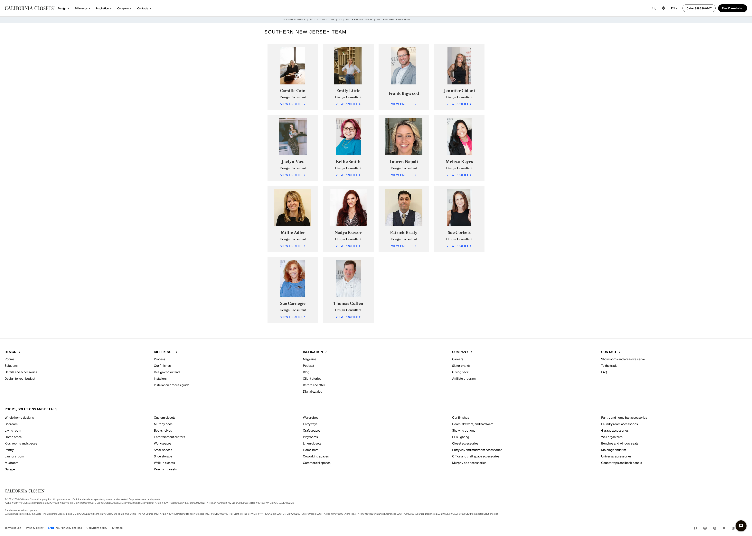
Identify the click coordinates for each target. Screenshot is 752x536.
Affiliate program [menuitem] (464, 378)
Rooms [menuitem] (9, 359)
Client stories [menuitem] (312, 378)
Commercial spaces (317, 463)
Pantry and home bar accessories (624, 417)
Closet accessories (465, 443)
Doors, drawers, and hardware (473, 424)
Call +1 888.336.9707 (699, 8)
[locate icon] (663, 8)
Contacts (142, 8)
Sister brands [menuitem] (461, 365)
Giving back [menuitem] (460, 372)
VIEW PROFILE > (293, 104)
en (673, 8)
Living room (13, 430)
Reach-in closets (165, 469)
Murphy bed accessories (469, 463)
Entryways (310, 424)
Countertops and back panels (621, 463)
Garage (10, 469)
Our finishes (460, 417)
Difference (81, 8)
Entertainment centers (169, 437)
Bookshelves (163, 430)
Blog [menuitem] (306, 372)
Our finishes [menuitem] (162, 365)
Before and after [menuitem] (314, 385)
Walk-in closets (164, 463)
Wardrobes (310, 417)
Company (123, 8)
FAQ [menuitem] (604, 372)
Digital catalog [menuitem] (312, 391)
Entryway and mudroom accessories (477, 450)
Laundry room (14, 456)
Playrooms (310, 437)
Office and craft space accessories (475, 456)
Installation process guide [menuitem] (171, 385)
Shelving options (463, 430)
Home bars (310, 450)
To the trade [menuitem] (609, 365)
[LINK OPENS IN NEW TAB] (695, 528)
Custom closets (164, 417)
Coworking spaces (316, 456)
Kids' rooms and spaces (21, 443)
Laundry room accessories (619, 424)
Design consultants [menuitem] (167, 372)
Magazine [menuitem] (309, 359)
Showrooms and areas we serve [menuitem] (623, 359)
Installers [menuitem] (160, 378)
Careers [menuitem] (457, 359)
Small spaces (163, 450)
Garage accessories (615, 430)
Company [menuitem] (460, 352)
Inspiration (102, 8)
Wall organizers (612, 437)
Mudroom (11, 463)
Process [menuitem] (159, 359)
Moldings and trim (613, 450)
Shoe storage (163, 456)
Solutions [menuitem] (11, 365)
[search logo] (654, 8)
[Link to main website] (30, 8)
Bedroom (11, 424)
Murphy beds (163, 424)
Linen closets (312, 443)
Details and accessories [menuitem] (21, 372)
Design (62, 8)
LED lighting (460, 437)
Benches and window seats (619, 443)
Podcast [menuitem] (308, 365)
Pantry (9, 450)
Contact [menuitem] (608, 352)
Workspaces (162, 443)
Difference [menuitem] (164, 352)
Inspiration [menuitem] (313, 352)
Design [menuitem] (11, 352)
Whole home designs (19, 417)
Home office (13, 437)
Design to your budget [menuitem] (20, 378)
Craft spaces (311, 430)
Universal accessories (616, 456)
